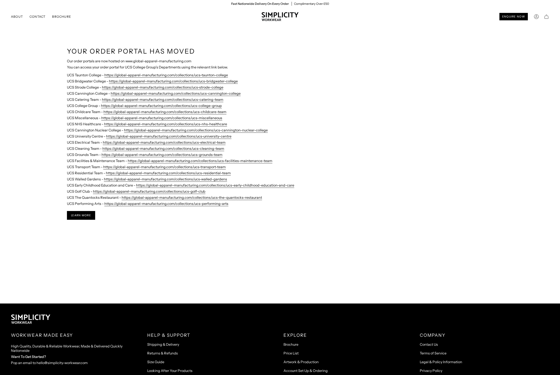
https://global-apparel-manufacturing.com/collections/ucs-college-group (161, 105)
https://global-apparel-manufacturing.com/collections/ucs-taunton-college (166, 75)
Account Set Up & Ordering (306, 370)
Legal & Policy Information (441, 362)
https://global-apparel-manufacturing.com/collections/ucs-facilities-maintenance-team (200, 161)
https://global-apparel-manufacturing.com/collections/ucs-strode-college (162, 87)
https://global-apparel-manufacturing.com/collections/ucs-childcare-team (164, 112)
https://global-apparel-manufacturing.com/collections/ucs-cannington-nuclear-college (196, 130)
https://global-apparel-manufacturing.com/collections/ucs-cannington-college (176, 93)
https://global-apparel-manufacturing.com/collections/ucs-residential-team (168, 173)
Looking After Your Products (169, 370)
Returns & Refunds (162, 353)
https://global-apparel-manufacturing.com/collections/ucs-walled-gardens (165, 179)
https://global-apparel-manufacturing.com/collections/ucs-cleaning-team (163, 148)
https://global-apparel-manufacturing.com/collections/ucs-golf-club (149, 191)
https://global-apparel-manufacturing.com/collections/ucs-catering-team (162, 99)
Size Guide (155, 362)
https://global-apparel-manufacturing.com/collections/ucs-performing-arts (166, 203)
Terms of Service (433, 353)
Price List (291, 353)
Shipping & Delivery (163, 344)
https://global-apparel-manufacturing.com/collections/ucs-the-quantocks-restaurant (192, 197)
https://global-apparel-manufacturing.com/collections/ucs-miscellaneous (161, 118)
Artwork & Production (301, 362)
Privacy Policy (431, 370)
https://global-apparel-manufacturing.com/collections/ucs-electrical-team (164, 142)
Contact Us (429, 344)
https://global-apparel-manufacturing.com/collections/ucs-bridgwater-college (173, 81)
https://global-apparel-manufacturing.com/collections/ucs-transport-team (164, 167)
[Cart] (546, 16)
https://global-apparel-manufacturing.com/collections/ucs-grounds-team (162, 154)
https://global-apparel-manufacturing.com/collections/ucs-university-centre (168, 136)
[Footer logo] (30, 319)
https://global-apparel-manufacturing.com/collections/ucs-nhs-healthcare (165, 124)
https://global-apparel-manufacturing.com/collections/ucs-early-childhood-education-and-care (215, 185)
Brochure (291, 344)
